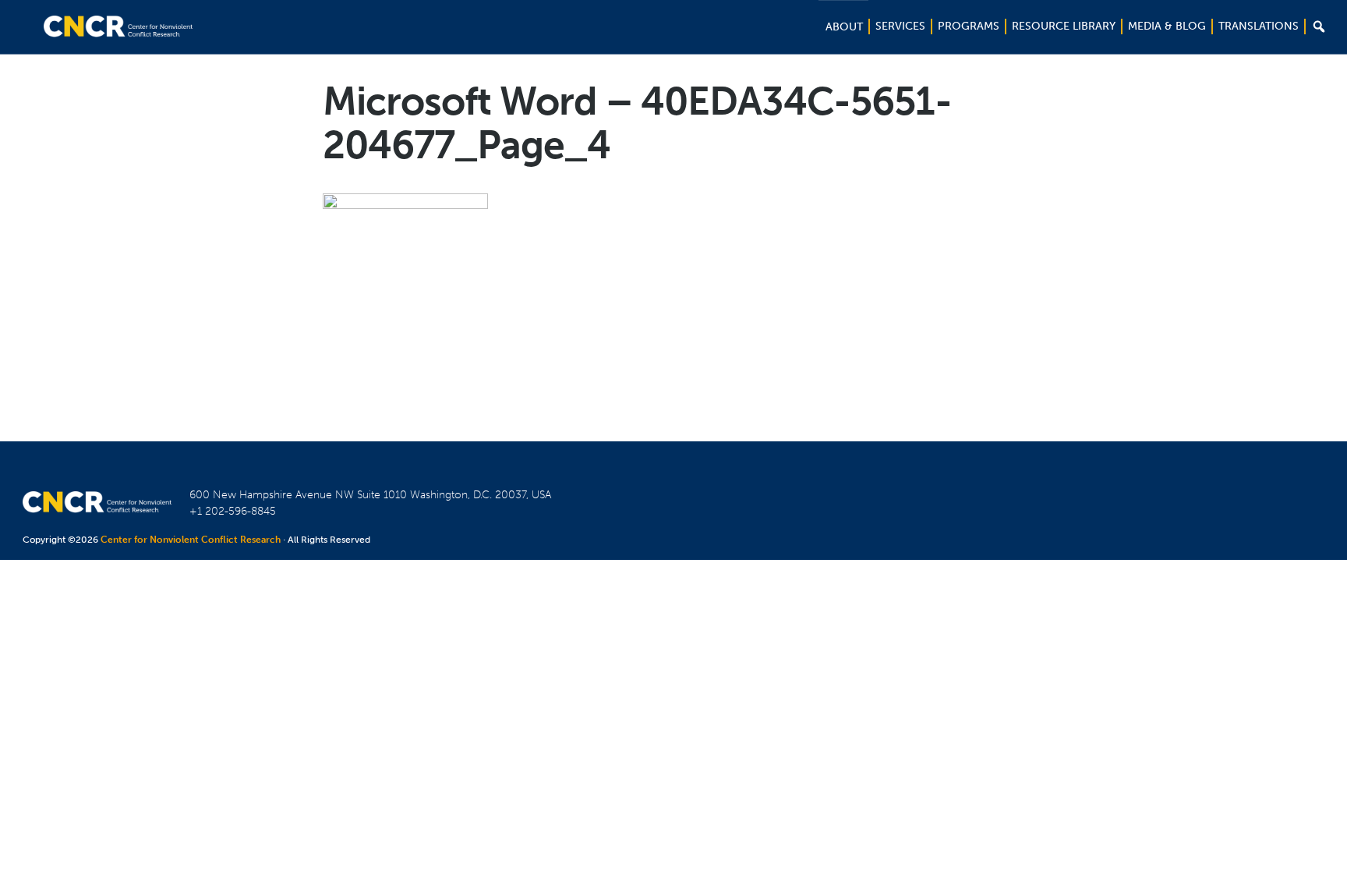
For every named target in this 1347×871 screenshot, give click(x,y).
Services (900, 26)
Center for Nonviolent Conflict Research (191, 539)
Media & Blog (1167, 26)
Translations (1258, 26)
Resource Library (1063, 26)
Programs (968, 26)
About (844, 27)
